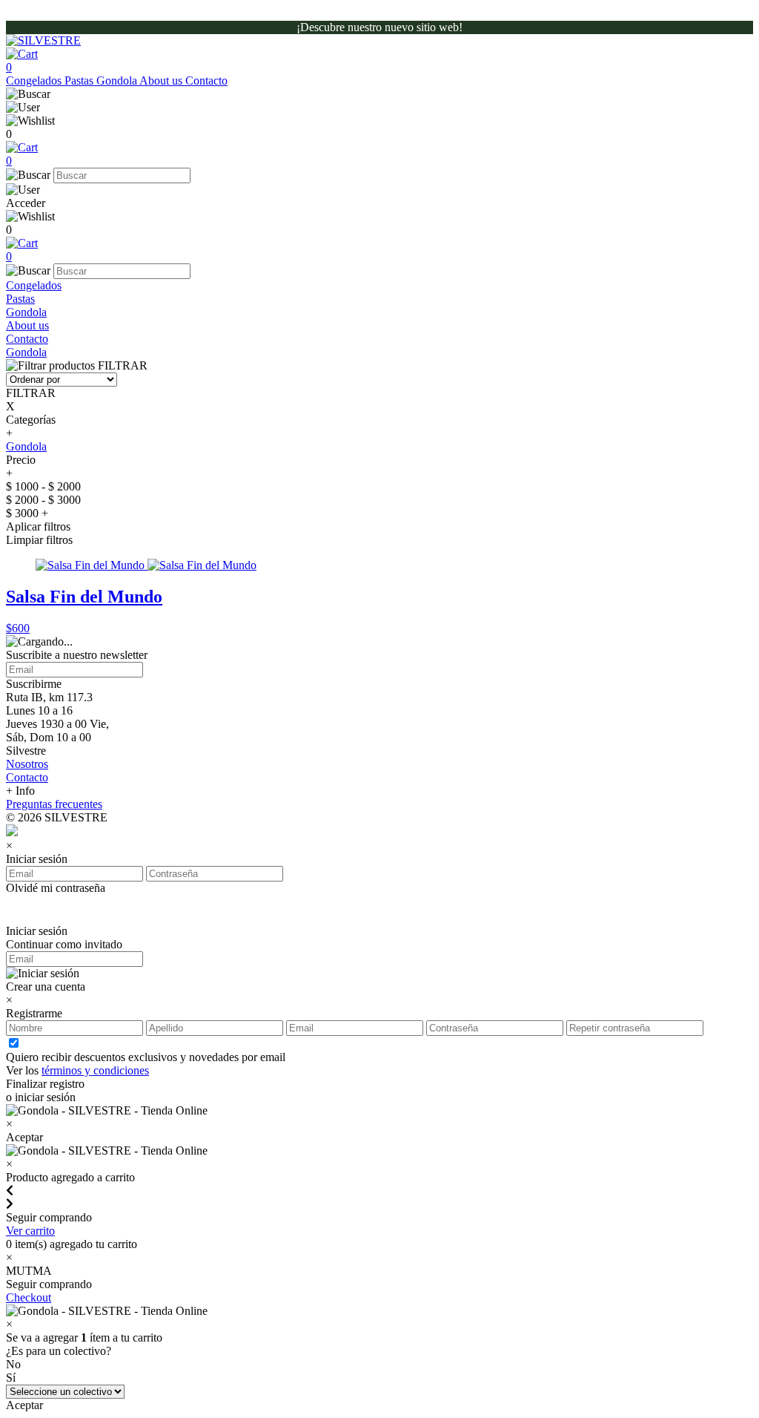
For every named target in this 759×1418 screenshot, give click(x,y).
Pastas (80, 80)
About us (162, 80)
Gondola (117, 80)
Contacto (206, 80)
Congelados (35, 80)
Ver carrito (30, 1230)
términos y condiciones (95, 1070)
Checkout (28, 1297)
